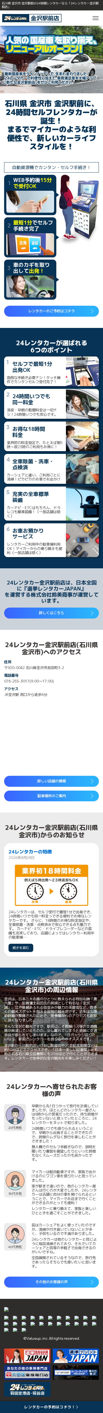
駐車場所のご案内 (51, 795)
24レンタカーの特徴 (30, 852)
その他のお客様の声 (51, 1281)
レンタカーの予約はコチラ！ (49, 1406)
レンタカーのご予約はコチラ (51, 310)
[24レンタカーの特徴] (52, 885)
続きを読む (21, 947)
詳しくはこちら (51, 612)
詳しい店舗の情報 (51, 781)
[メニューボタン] (95, 18)
